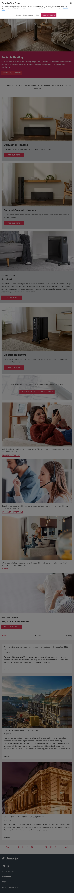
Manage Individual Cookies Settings (27, 15)
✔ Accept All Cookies (48, 15)
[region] (37, 9)
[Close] (71, 3)
